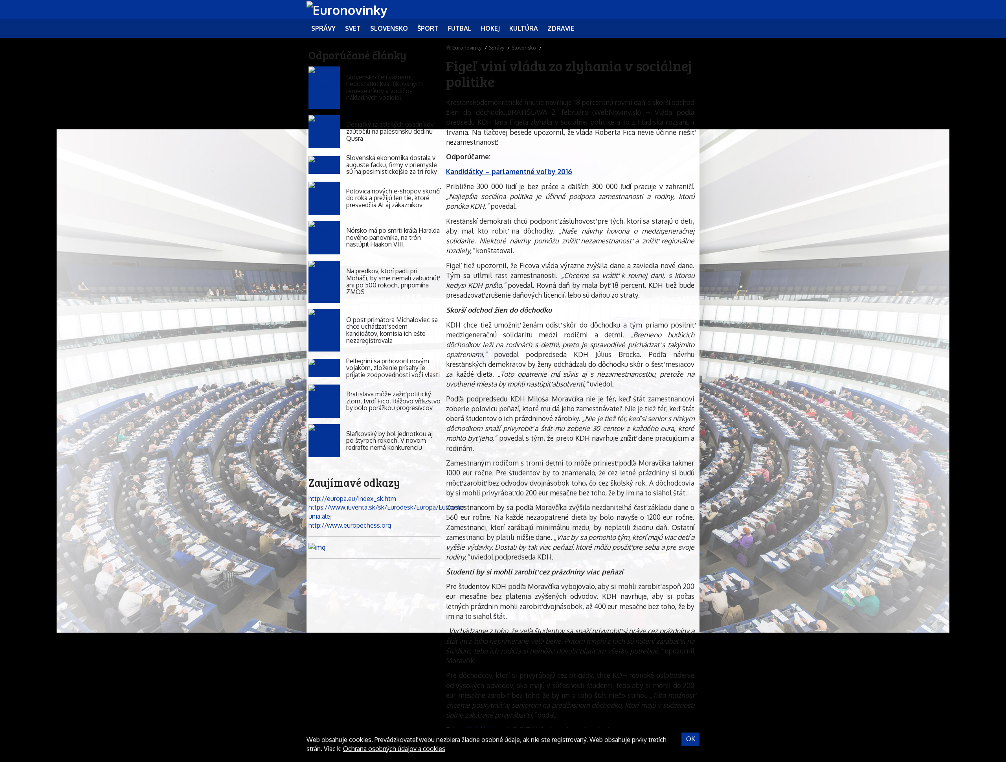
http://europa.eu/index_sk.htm (352, 498)
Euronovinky (466, 47)
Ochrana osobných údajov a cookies (394, 749)
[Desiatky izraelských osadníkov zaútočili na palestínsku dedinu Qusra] (324, 132)
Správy (496, 47)
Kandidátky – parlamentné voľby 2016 (509, 171)
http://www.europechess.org (349, 525)
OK (690, 739)
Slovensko (524, 47)
